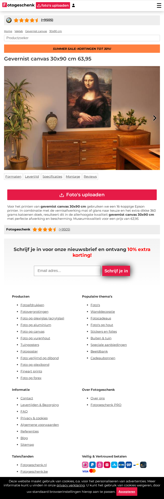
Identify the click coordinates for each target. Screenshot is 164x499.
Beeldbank (99, 351)
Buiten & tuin (101, 338)
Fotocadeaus (101, 318)
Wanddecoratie (103, 312)
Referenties (29, 431)
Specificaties (52, 176)
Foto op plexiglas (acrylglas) (42, 318)
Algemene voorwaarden (39, 425)
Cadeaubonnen (103, 358)
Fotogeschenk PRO (106, 405)
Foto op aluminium (35, 325)
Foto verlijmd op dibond (39, 358)
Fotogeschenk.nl (33, 465)
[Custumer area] (73, 5)
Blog (24, 438)
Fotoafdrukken (32, 305)
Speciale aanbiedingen (109, 345)
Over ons (98, 398)
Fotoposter (29, 351)
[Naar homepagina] (18, 5)
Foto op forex (30, 378)
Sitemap (27, 445)
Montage (73, 176)
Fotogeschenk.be (34, 471)
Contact (26, 398)
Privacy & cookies (34, 418)
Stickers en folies (104, 331)
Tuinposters (29, 345)
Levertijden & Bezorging (39, 405)
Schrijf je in (116, 271)
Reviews (90, 176)
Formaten (13, 176)
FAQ (24, 411)
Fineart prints (31, 371)
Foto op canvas (32, 331)
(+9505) (64, 229)
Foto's (95, 305)
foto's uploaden (55, 5)
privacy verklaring (71, 485)
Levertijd (32, 176)
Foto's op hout (102, 325)
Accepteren (127, 491)
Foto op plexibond (34, 365)
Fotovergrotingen (34, 312)
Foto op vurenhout (35, 338)
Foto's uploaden (85, 195)
